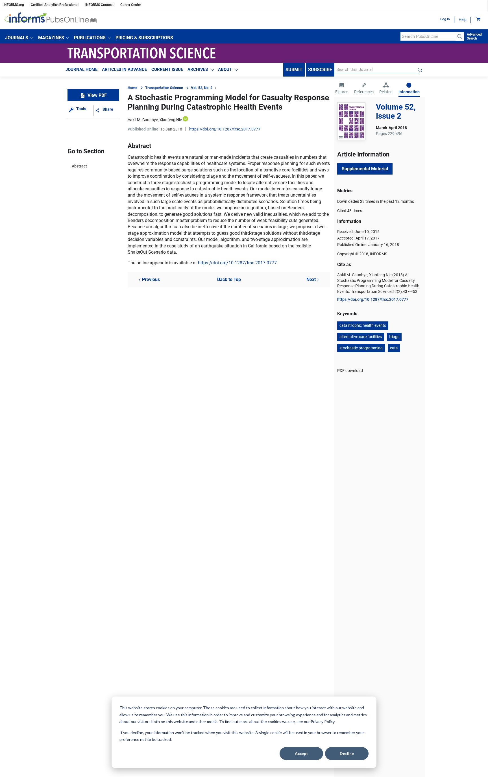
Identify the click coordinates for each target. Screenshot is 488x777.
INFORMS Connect (99, 5)
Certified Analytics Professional (55, 5)
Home (132, 88)
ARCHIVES (198, 69)
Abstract (79, 166)
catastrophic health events (362, 325)
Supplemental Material (365, 168)
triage (394, 336)
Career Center (130, 5)
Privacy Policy (322, 721)
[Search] (460, 36)
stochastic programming (361, 348)
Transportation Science (164, 88)
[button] (19, 37)
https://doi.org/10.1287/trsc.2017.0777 (224, 129)
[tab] (341, 89)
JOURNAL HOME (81, 69)
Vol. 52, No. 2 (201, 88)
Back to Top (229, 279)
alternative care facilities (360, 336)
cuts (394, 348)
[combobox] (428, 36)
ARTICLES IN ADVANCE (124, 69)
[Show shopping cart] (478, 20)
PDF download (350, 370)
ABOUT (225, 69)
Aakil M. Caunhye (143, 119)
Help (463, 19)
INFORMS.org (13, 5)
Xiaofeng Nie (171, 119)
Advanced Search (474, 36)
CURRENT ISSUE (167, 69)
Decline (347, 753)
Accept (301, 753)
